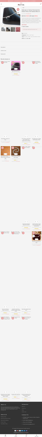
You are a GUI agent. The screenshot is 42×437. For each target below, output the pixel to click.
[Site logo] (21, 4)
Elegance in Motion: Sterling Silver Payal (5, 310)
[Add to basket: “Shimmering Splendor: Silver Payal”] (25, 307)
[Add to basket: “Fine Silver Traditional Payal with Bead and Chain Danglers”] (25, 392)
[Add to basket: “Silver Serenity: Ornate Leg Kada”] (4, 136)
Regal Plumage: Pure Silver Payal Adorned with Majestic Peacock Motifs (26, 139)
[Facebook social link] (24, 38)
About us (23, 406)
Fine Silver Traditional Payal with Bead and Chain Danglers (26, 395)
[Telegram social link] (29, 38)
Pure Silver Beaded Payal (16, 71)
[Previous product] (22, 7)
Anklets (27, 35)
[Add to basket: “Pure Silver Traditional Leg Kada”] (36, 239)
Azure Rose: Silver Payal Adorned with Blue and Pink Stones (15, 310)
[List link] (31, 422)
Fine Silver (26, 36)
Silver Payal (32, 35)
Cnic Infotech (25, 432)
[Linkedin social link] (28, 38)
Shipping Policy (3, 416)
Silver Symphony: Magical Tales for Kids (16, 157)
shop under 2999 (34, 36)
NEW (29, 36)
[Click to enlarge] (3, 25)
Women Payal (18, 72)
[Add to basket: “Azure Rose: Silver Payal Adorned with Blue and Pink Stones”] (15, 307)
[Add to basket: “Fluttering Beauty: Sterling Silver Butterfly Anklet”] (36, 136)
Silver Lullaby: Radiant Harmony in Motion (26, 224)
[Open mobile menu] (1, 4)
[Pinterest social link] (27, 38)
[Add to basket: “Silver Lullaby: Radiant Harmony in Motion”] (25, 222)
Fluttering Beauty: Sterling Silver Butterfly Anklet (36, 139)
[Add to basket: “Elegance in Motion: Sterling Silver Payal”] (4, 307)
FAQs (23, 410)
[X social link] (26, 38)
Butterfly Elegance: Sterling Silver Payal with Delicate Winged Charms (5, 395)
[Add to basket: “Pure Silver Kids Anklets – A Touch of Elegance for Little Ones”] (4, 154)
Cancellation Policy (4, 423)
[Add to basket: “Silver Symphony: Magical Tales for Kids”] (15, 154)
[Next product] (24, 7)
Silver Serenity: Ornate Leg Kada (5, 139)
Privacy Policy (3, 422)
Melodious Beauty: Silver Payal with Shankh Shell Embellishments (37, 224)
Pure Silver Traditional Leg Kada (36, 242)
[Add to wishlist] (6, 136)
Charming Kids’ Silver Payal (15, 394)
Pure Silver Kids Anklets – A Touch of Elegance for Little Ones (5, 157)
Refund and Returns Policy (5, 418)
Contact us (24, 408)
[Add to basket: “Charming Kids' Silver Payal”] (15, 392)
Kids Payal (18, 158)
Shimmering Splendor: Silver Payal (26, 310)
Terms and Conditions (5, 420)
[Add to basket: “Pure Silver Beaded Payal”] (15, 69)
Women (38, 36)
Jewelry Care (24, 411)
